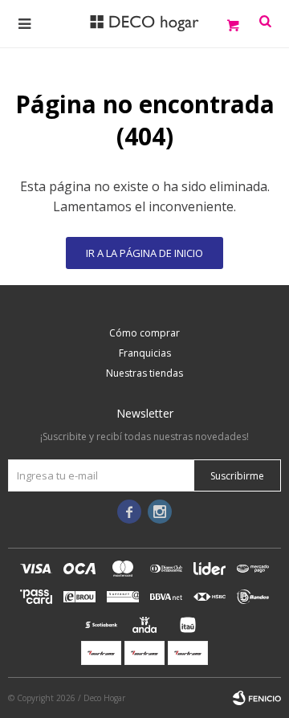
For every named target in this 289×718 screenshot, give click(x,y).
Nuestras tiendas (144, 373)
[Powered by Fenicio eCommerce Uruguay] (257, 698)
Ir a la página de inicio (144, 253)
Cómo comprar (144, 333)
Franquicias (145, 353)
